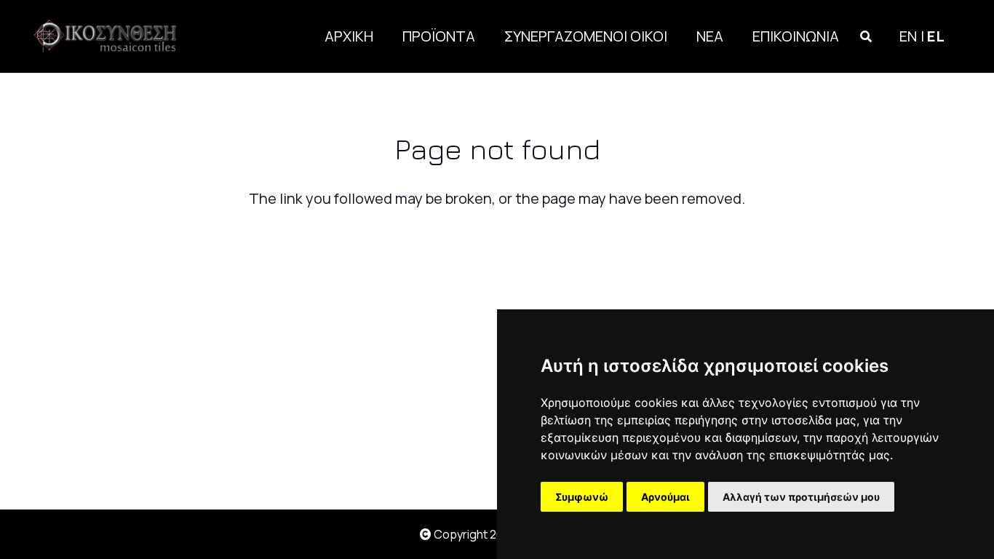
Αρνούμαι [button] (665, 497)
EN (908, 36)
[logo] (109, 36)
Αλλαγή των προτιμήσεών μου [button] (801, 497)
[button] (866, 36)
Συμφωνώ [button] (581, 497)
